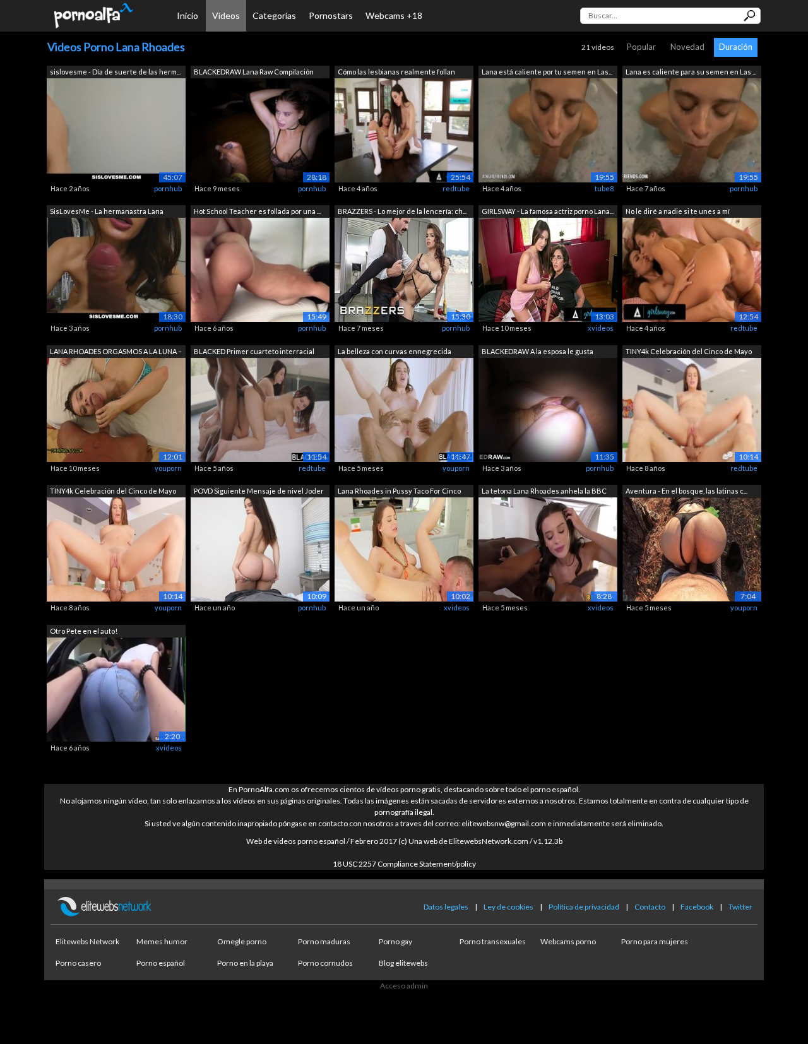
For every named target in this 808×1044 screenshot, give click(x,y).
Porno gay (395, 941)
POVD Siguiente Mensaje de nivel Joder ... (259, 492)
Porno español (160, 963)
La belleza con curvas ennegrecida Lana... (394, 352)
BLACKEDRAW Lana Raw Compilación (254, 72)
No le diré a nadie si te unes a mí (678, 211)
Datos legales (446, 906)
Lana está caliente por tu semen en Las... (547, 72)
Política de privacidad (584, 906)
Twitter (740, 906)
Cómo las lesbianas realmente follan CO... (396, 73)
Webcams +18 (393, 15)
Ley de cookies (508, 906)
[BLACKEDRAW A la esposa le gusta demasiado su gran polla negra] (547, 408)
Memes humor (161, 941)
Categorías (274, 15)
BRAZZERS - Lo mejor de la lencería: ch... (402, 211)
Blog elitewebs (403, 963)
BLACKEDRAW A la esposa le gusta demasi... (537, 352)
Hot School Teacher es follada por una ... (257, 211)
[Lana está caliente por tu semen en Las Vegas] (547, 129)
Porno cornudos (325, 963)
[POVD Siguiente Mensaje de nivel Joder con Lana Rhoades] (260, 549)
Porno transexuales (493, 941)
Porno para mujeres (654, 941)
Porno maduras (324, 941)
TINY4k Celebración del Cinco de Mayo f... (689, 352)
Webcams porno (568, 941)
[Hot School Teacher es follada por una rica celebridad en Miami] (260, 269)
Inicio (187, 15)
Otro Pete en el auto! (83, 631)
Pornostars (331, 15)
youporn (168, 468)
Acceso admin (404, 985)
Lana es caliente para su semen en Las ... (691, 72)
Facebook (696, 906)
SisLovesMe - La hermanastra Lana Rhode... (106, 212)
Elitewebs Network (87, 941)
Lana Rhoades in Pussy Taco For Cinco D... (399, 492)
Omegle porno (241, 941)
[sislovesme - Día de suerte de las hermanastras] (116, 129)
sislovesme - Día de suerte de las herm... (115, 72)
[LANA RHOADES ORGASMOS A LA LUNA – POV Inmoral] (116, 408)
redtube (456, 188)
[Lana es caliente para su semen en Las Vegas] (691, 129)
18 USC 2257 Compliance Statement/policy (404, 864)
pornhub (168, 188)
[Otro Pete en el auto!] (116, 688)
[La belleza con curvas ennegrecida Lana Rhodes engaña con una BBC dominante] (404, 408)
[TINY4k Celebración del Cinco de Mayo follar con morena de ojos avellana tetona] (691, 408)
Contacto (649, 906)
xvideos (601, 328)
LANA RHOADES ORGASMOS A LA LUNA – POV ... (116, 352)
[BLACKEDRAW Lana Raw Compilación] (260, 129)
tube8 (604, 188)
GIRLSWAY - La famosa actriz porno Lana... (548, 211)
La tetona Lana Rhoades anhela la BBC (544, 491)
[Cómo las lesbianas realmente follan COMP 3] (404, 129)
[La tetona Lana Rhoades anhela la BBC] (547, 549)
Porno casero (78, 963)
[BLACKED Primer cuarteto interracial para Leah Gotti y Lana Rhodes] (260, 408)
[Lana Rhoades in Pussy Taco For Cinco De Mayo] (404, 549)
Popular (641, 47)
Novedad (687, 47)
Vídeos (226, 15)
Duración (735, 47)
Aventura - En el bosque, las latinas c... (686, 491)
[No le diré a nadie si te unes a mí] (691, 269)
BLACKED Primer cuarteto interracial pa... (254, 352)
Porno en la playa (245, 963)
